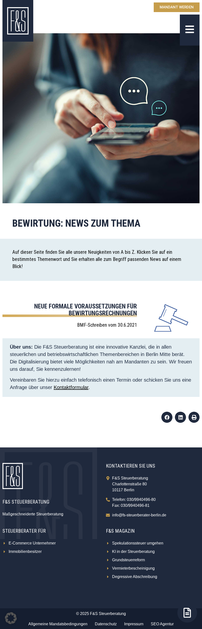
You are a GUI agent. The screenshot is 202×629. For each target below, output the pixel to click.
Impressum (133, 624)
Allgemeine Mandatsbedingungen (57, 624)
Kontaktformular (71, 387)
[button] (166, 417)
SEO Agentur (162, 624)
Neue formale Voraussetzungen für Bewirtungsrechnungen (85, 310)
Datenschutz (106, 624)
